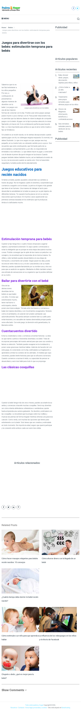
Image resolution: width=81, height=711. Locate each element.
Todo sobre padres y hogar (34, 705)
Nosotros (14, 707)
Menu (6, 18)
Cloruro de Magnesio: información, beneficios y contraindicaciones (65, 114)
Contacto (21, 707)
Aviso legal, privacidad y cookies (36, 707)
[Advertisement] (27, 67)
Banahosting (66, 707)
